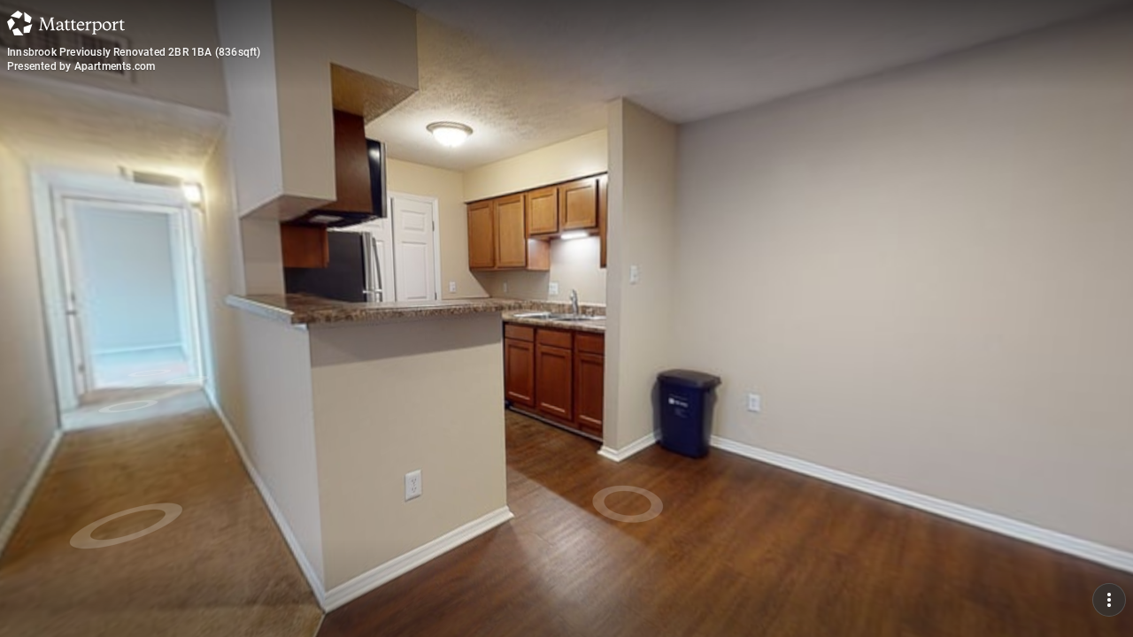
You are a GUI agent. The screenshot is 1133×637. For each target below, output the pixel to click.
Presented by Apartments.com (81, 66)
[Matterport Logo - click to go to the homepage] (66, 23)
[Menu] (1109, 600)
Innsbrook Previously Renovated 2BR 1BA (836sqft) (134, 52)
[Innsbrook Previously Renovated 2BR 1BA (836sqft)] (566, 318)
